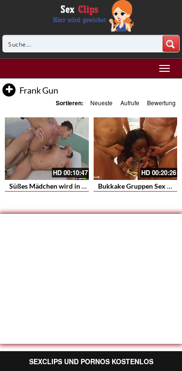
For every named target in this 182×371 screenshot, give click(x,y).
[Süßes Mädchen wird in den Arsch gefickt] (47, 148)
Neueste (101, 102)
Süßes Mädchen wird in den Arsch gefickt (71, 186)
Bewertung (161, 102)
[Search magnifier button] (171, 43)
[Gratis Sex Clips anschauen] (91, 14)
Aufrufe (129, 102)
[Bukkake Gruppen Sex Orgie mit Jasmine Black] (136, 148)
